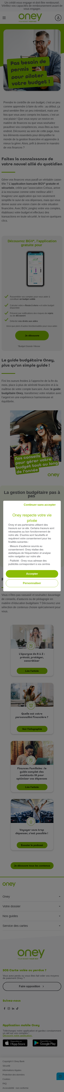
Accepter (32, 573)
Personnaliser (32, 583)
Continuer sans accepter (40, 504)
